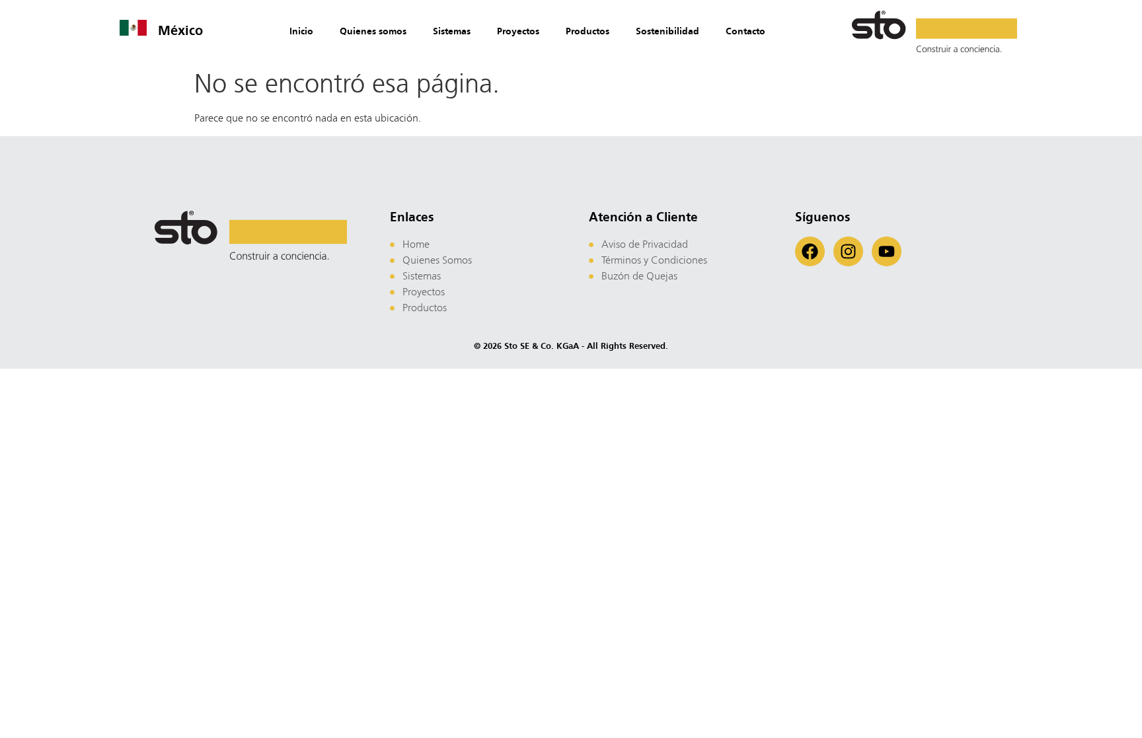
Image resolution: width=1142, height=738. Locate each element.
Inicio (301, 31)
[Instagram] (848, 251)
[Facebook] (810, 251)
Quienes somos (373, 31)
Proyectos (518, 31)
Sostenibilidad (667, 31)
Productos (587, 31)
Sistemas (452, 31)
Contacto (745, 31)
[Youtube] (886, 251)
